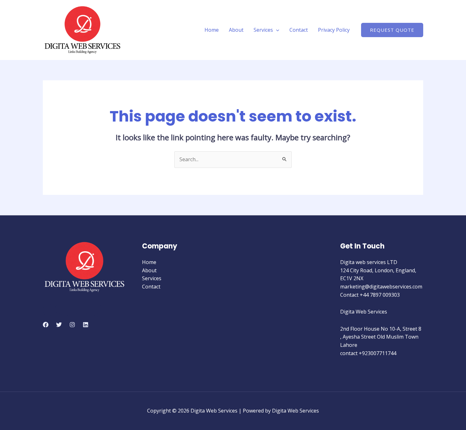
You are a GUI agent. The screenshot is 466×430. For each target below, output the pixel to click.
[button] (276, 29)
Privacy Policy (334, 29)
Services (263, 29)
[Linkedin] (85, 324)
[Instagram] (72, 324)
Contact (298, 29)
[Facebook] (46, 324)
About (236, 29)
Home (211, 29)
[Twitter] (59, 324)
